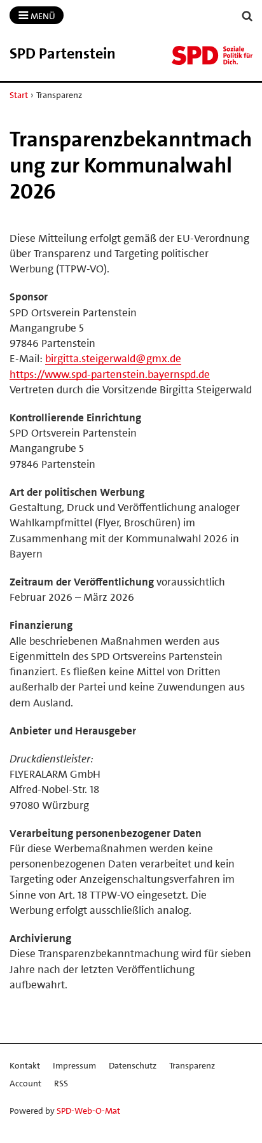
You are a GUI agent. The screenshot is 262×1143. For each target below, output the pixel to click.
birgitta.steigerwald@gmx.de (113, 358)
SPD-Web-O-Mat (88, 1110)
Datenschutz (132, 1065)
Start (19, 95)
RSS (61, 1083)
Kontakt (25, 1065)
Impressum (74, 1065)
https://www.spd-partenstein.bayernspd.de (110, 374)
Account (25, 1083)
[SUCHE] (247, 16)
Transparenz (192, 1065)
